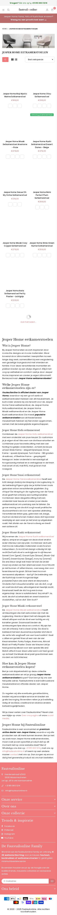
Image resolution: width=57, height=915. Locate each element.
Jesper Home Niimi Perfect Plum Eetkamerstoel (42, 195)
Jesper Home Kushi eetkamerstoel (36, 536)
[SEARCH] (8, 9)
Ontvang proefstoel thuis (42, 115)
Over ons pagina (30, 715)
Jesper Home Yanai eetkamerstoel (24, 479)
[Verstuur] (52, 881)
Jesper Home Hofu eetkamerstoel (35, 434)
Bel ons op (28, 3)
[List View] (16, 59)
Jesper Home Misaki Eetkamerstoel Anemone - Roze (15, 144)
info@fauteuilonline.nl (13, 751)
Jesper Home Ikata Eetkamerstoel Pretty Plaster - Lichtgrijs (15, 293)
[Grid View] (12, 59)
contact (14, 754)
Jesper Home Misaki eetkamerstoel (24, 609)
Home (4, 29)
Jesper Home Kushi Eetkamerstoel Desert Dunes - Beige (42, 144)
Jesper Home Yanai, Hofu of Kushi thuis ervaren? (28, 18)
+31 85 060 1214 (33, 748)
